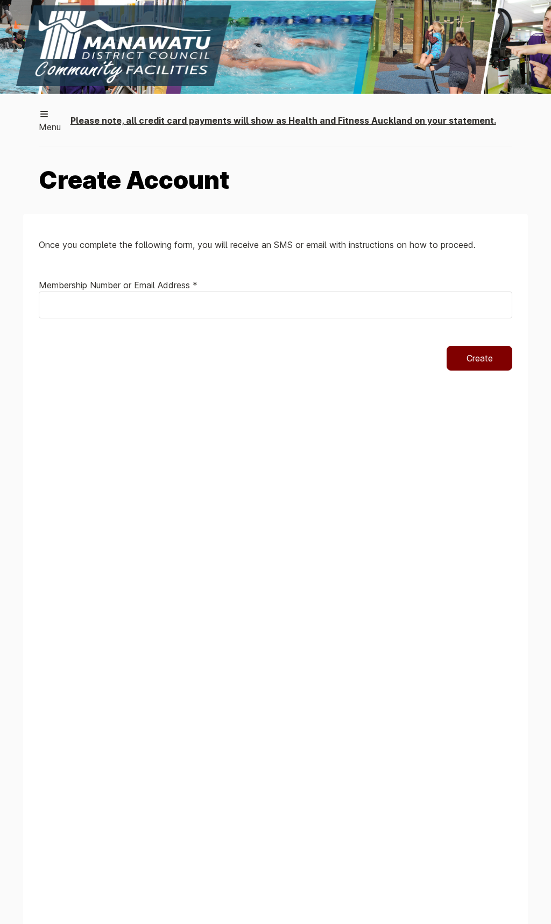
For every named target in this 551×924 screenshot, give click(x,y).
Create (480, 358)
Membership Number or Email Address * (118, 285)
